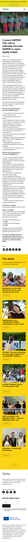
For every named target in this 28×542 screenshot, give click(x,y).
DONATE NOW (14, 4)
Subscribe (6, 506)
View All (14, 465)
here (6, 221)
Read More (6, 295)
